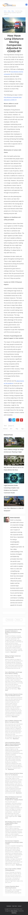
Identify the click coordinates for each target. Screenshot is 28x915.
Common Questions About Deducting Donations (12, 887)
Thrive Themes (14, 910)
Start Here (14, 906)
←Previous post (9, 619)
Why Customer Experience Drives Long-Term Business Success (13, 694)
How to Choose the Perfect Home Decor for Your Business (14, 774)
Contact (19, 906)
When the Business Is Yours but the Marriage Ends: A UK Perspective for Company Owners (14, 798)
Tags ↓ (22, 428)
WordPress (14, 912)
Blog (17, 428)
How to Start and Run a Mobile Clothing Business (13, 869)
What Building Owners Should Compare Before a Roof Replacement (13, 823)
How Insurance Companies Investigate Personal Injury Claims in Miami (14, 842)
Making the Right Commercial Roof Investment (13, 656)
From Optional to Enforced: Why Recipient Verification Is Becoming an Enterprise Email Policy (13, 632)
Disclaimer (9, 906)
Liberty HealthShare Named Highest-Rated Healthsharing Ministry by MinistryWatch (12, 744)
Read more (13, 652)
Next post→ (18, 619)
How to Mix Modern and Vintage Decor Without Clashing (13, 672)
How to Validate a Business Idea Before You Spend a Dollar (13, 721)
